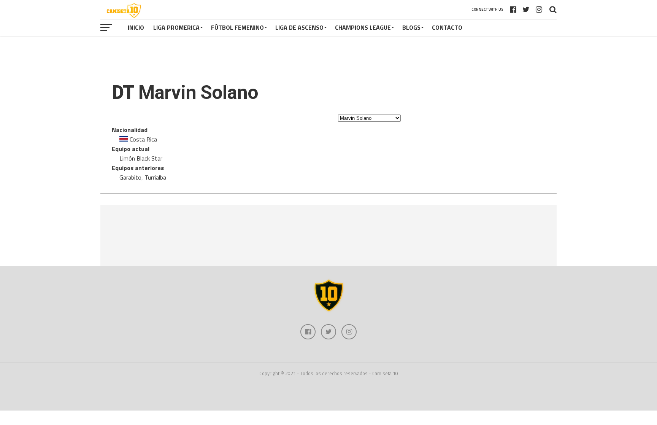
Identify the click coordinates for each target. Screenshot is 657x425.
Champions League (363, 27)
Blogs (411, 27)
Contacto (447, 27)
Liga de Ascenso (299, 27)
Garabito (130, 177)
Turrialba (155, 177)
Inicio (136, 27)
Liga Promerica (176, 27)
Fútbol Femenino (237, 27)
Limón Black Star (140, 158)
